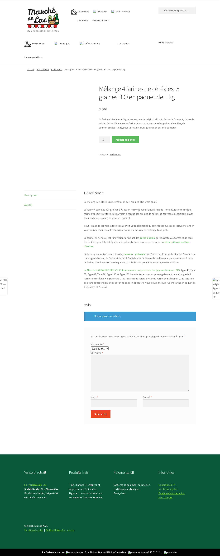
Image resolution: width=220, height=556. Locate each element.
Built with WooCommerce (60, 530)
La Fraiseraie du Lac (35, 484)
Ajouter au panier (125, 139)
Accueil (30, 69)
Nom (94, 397)
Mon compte (165, 497)
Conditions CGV (166, 484)
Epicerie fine (43, 69)
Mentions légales (167, 489)
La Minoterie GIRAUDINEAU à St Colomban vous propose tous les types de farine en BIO (132, 270)
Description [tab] (30, 195)
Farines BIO (56, 69)
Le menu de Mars (100, 20)
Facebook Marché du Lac (171, 493)
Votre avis (97, 352)
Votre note (97, 344)
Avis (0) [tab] (28, 204)
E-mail (147, 397)
